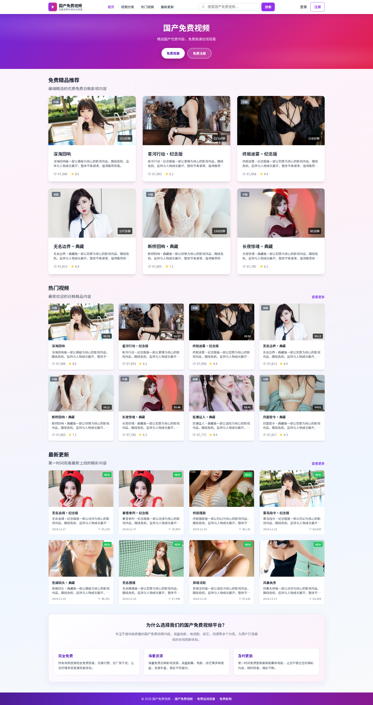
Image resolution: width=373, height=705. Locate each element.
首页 (111, 7)
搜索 (268, 7)
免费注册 (199, 53)
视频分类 (127, 7)
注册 (317, 6)
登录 (303, 6)
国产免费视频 (184, 699)
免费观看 (173, 53)
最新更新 (167, 7)
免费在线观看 (206, 699)
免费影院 (226, 699)
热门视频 (147, 7)
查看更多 (318, 296)
